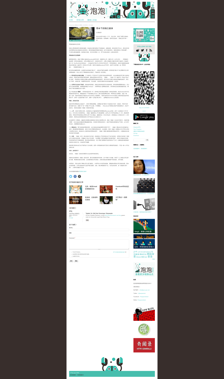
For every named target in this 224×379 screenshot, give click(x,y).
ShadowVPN (136, 127)
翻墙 (142, 257)
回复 (87, 220)
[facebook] (146, 50)
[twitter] (142, 50)
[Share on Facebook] (75, 176)
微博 (144, 252)
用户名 (71, 227)
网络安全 (143, 254)
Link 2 (144, 111)
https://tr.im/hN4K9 (144, 107)
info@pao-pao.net (145, 290)
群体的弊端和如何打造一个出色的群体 (143, 193)
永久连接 (71, 217)
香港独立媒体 (82, 171)
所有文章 (80, 20)
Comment (72, 238)
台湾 (139, 252)
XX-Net (135, 133)
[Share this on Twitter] (70, 176)
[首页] (112, 10)
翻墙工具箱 (92, 20)
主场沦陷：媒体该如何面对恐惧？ (142, 212)
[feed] (150, 50)
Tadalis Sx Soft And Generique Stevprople (99, 213)
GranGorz (136, 135)
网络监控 (138, 257)
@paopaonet (142, 293)
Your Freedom (137, 129)
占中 (135, 252)
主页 (71, 20)
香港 (150, 256)
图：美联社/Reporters (76, 40)
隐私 (146, 257)
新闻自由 (148, 252)
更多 (153, 259)
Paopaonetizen (144, 296)
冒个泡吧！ (73, 208)
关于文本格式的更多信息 (119, 252)
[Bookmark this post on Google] (79, 176)
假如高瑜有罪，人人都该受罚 (141, 175)
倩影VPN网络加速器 (138, 131)
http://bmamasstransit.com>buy (113, 215)
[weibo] (137, 50)
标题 (70, 233)
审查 (141, 252)
